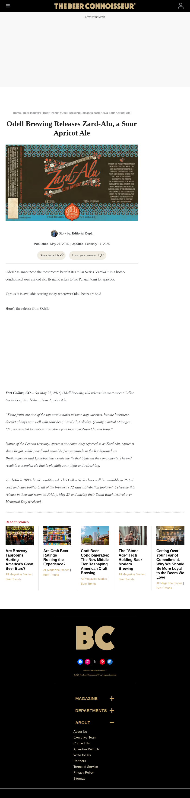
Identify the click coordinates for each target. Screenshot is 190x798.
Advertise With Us (86, 749)
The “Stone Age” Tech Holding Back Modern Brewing (130, 559)
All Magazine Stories (19, 574)
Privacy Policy (83, 772)
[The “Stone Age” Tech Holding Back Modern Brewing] (133, 535)
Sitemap (79, 778)
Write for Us (82, 755)
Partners (79, 761)
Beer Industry (32, 113)
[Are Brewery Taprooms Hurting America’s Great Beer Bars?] (20, 535)
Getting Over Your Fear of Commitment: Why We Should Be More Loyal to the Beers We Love (170, 564)
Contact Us (81, 743)
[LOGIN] (180, 6)
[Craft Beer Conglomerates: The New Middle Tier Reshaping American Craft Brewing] (95, 535)
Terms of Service (85, 766)
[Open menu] (8, 5)
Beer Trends (51, 113)
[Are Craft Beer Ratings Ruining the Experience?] (57, 535)
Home (17, 113)
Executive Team (85, 737)
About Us (80, 731)
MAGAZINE (86, 698)
